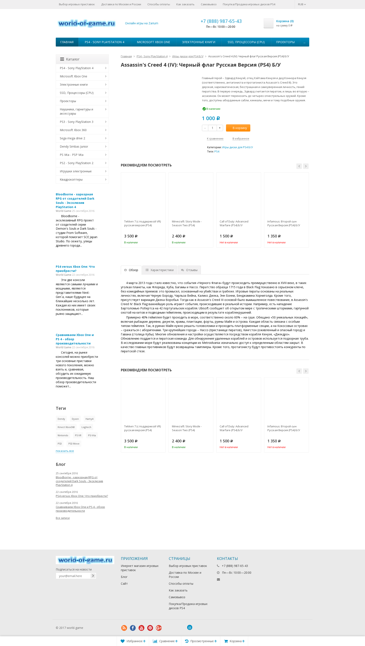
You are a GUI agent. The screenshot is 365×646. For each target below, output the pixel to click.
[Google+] (158, 628)
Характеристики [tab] (162, 270)
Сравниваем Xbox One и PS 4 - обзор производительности (80, 509)
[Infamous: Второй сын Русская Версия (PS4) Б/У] (286, 195)
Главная (67, 42)
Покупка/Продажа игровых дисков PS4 (249, 4)
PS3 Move (73, 443)
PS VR (78, 435)
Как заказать (185, 4)
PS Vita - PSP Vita (71, 155)
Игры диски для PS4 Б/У (187, 56)
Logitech (86, 427)
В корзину (240, 128)
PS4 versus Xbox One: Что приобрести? (75, 269)
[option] (143, 210)
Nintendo (63, 435)
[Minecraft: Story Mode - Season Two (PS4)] (191, 195)
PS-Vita (92, 435)
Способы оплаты (158, 4)
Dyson (75, 418)
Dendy (61, 418)
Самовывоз (209, 4)
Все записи (63, 518)
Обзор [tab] (133, 270)
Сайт (124, 584)
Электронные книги (198, 42)
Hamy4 (89, 418)
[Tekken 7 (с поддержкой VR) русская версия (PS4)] (143, 195)
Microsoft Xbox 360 (73, 130)
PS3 (60, 443)
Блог (124, 577)
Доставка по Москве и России (121, 4)
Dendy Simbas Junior (74, 146)
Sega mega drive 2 (72, 138)
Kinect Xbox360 (66, 427)
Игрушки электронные (76, 171)
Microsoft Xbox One (153, 42)
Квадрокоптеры (71, 179)
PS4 (216, 151)
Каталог (72, 59)
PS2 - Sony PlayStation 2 (76, 163)
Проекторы (285, 42)
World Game (63, 211)
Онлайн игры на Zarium (141, 23)
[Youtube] (141, 628)
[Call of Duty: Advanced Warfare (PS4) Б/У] (239, 195)
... (304, 42)
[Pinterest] (150, 628)
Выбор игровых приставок (77, 4)
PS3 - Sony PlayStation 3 (76, 122)
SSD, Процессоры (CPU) (246, 42)
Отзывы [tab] (191, 270)
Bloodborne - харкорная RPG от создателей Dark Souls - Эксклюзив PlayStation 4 (75, 200)
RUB (301, 4)
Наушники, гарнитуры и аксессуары (76, 111)
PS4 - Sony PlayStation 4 (104, 42)
